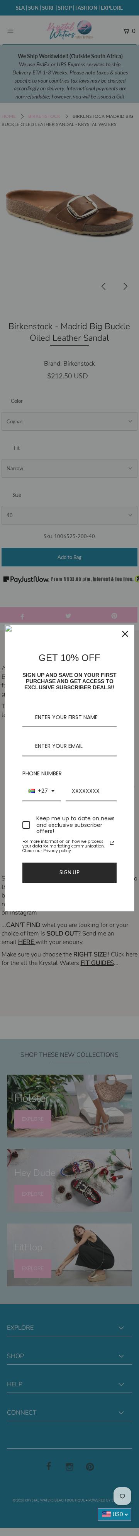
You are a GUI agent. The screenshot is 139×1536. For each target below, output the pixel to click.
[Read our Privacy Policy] (112, 842)
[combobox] (41, 791)
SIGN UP (69, 872)
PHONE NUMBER (42, 773)
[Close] (125, 634)
